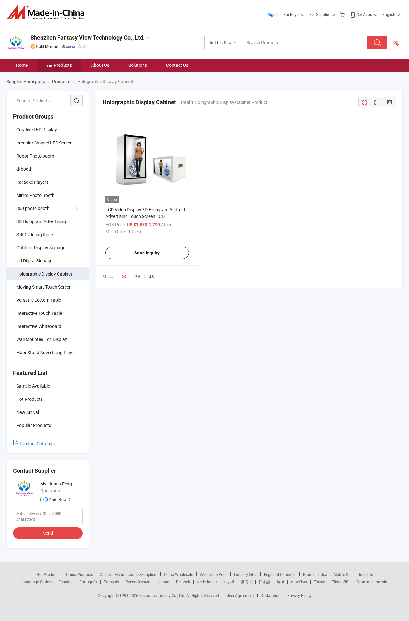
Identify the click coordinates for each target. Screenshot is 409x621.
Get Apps (364, 14)
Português (88, 581)
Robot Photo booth (35, 156)
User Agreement (240, 595)
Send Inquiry (147, 252)
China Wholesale (178, 574)
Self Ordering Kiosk (35, 234)
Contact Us (177, 65)
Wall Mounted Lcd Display (41, 339)
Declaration (271, 595)
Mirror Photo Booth (35, 195)
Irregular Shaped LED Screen (44, 143)
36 (137, 277)
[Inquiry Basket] (343, 14)
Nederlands (207, 581)
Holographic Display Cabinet (44, 274)
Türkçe (319, 581)
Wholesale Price (213, 574)
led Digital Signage (34, 261)
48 (151, 277)
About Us (100, 65)
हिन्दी (280, 581)
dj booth (24, 169)
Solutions (137, 65)
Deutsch (183, 581)
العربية (228, 581)
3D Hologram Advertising (41, 221)
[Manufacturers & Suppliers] (47, 12)
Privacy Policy (299, 595)
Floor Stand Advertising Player (46, 352)
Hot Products (47, 574)
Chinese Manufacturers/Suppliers (128, 574)
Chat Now (57, 499)
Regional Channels (280, 574)
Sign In (274, 14)
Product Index (315, 574)
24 (124, 276)
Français (111, 581)
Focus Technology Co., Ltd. (162, 595)
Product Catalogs (37, 443)
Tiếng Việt (341, 581)
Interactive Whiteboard (38, 326)
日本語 (264, 581)
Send (48, 533)
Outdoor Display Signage (40, 248)
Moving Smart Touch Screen (44, 287)
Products (63, 65)
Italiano (162, 581)
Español (65, 581)
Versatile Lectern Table (38, 300)
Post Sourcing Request (396, 42)
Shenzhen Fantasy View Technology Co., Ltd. (87, 37)
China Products (79, 574)
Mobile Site (343, 574)
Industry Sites (245, 574)
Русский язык (138, 581)
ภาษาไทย (299, 581)
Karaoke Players (32, 182)
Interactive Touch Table (39, 313)
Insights (366, 574)
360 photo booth (33, 208)
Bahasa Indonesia (371, 581)
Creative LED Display (36, 130)
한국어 (246, 581)
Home (22, 65)
